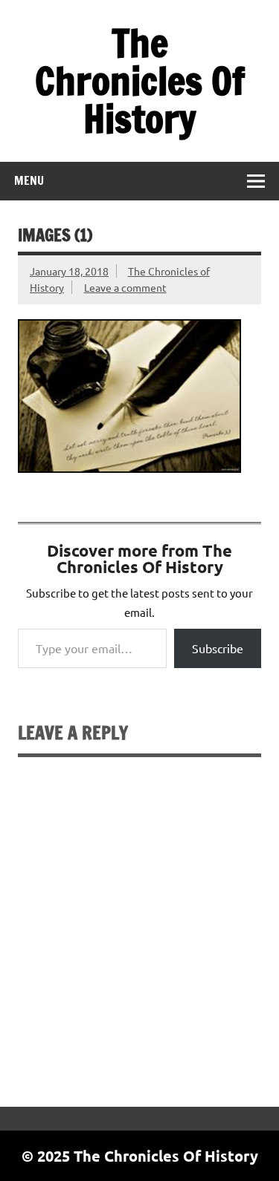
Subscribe (217, 648)
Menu (29, 180)
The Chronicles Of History (140, 80)
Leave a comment (125, 287)
